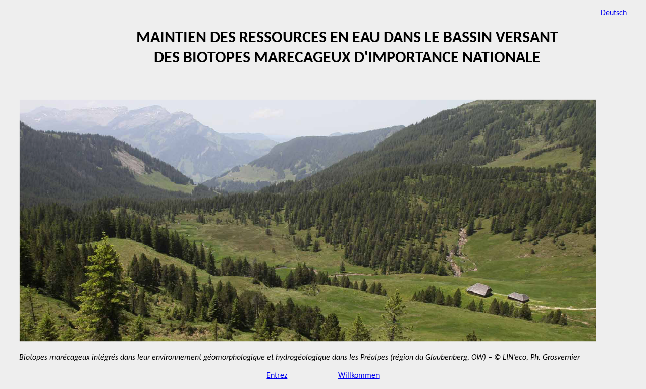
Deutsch (614, 13)
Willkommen (359, 376)
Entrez (276, 376)
